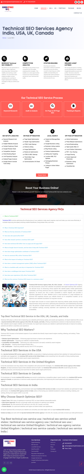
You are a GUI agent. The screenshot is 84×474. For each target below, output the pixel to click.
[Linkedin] (79, 2)
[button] (42, 216)
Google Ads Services (36, 458)
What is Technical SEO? (11, 216)
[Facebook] (75, 2)
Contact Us (78, 13)
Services (43, 8)
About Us (53, 442)
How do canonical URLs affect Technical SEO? (18, 255)
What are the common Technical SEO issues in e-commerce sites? (24, 279)
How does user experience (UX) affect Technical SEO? (21, 275)
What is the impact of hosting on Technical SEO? (19, 259)
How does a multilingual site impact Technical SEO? (20, 271)
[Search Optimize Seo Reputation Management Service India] (8, 9)
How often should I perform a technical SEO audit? (19, 239)
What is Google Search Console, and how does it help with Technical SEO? (26, 247)
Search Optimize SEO (71, 284)
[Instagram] (82, 2)
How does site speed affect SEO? (14, 236)
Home (36, 8)
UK (55, 8)
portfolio (62, 8)
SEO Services (34, 444)
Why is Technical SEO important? (14, 228)
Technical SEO (7, 220)
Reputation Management (37, 453)
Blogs (79, 8)
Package (71, 8)
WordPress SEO (35, 449)
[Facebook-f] (4, 463)
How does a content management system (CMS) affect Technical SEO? (25, 263)
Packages (53, 449)
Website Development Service (39, 455)
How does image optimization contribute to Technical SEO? (22, 251)
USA (50, 8)
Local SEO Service (36, 447)
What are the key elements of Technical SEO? (18, 232)
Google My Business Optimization (39, 460)
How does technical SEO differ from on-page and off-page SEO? (23, 243)
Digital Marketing (35, 442)
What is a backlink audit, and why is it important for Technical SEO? (24, 267)
